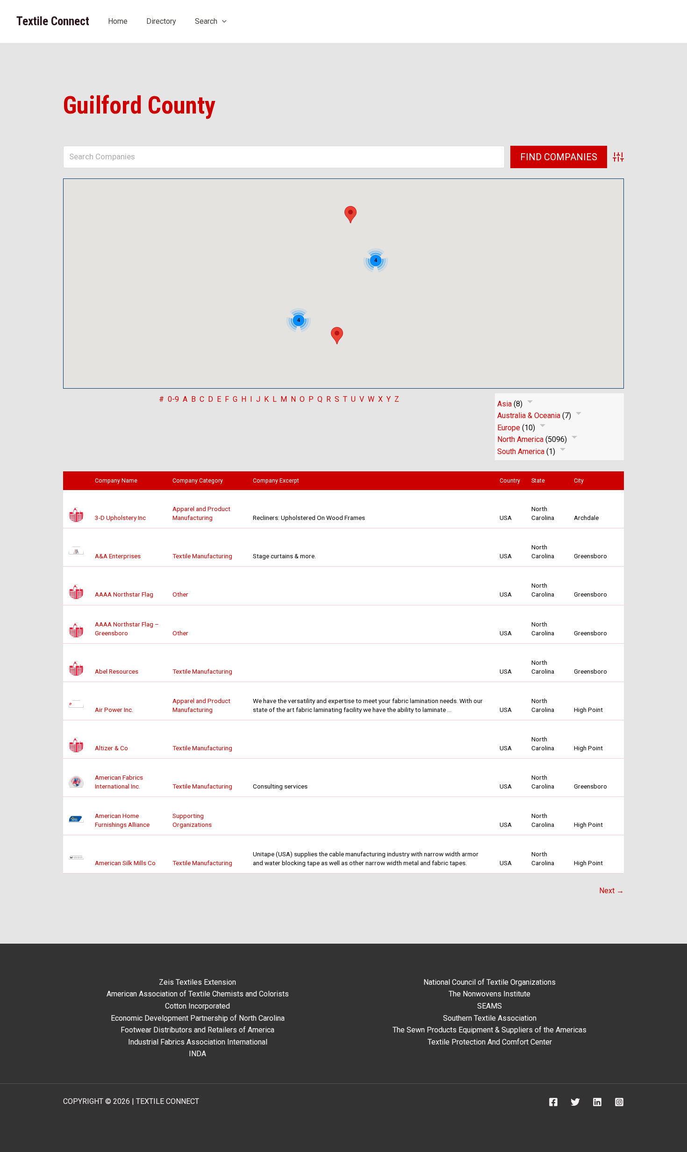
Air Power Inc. (114, 709)
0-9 (173, 399)
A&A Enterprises (118, 556)
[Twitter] (575, 1102)
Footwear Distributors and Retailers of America (197, 1029)
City (581, 480)
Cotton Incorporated (197, 1006)
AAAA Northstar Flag (124, 594)
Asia (504, 403)
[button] (222, 21)
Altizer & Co (111, 748)
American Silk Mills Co (125, 863)
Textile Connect (52, 21)
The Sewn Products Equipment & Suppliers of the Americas (490, 1029)
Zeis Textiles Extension (197, 982)
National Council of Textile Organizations (489, 982)
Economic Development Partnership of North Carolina (198, 1018)
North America (520, 439)
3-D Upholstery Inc (120, 517)
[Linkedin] (597, 1102)
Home (118, 21)
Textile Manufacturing (202, 556)
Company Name (118, 480)
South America (520, 451)
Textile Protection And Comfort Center (490, 1042)
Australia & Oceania (528, 415)
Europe (508, 427)
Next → (611, 890)
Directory (161, 21)
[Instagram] (619, 1102)
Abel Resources (116, 671)
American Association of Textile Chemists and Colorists (198, 993)
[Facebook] (553, 1102)
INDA (197, 1053)
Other (180, 594)
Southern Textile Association (490, 1018)
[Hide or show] (530, 404)
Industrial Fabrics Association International (197, 1042)
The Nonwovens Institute (489, 993)
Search (206, 21)
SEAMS (489, 1006)
